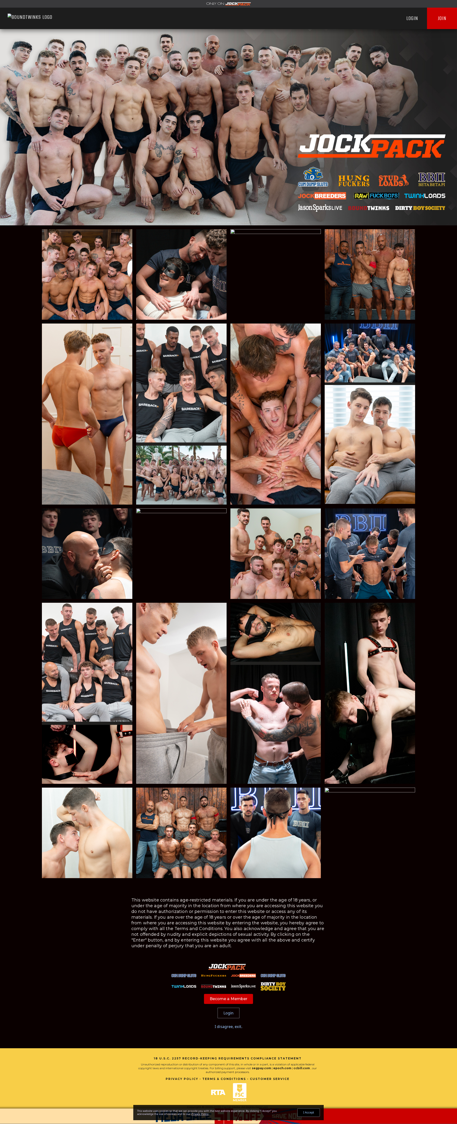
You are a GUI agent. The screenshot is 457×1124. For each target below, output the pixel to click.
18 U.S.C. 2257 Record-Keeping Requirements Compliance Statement (228, 1058)
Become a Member (229, 999)
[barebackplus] (228, 4)
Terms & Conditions (224, 1079)
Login (412, 18)
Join (442, 18)
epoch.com (282, 1068)
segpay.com (262, 1068)
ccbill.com (301, 1068)
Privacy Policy (182, 1079)
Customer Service (269, 1079)
